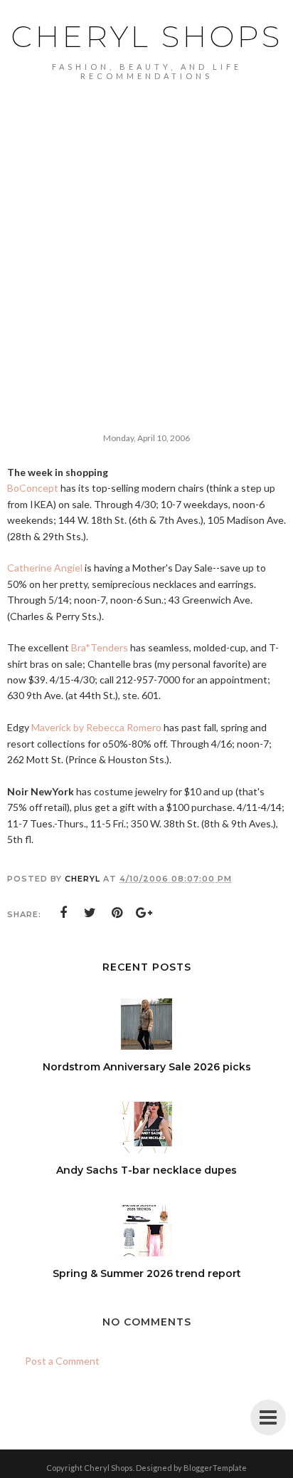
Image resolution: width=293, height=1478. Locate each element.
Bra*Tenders (99, 647)
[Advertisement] (146, 234)
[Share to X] (90, 912)
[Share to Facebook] (63, 912)
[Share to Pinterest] (117, 912)
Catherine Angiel (44, 568)
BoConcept (32, 488)
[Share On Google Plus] (144, 912)
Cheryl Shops (146, 36)
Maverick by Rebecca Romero (96, 727)
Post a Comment (62, 1361)
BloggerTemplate (215, 1467)
